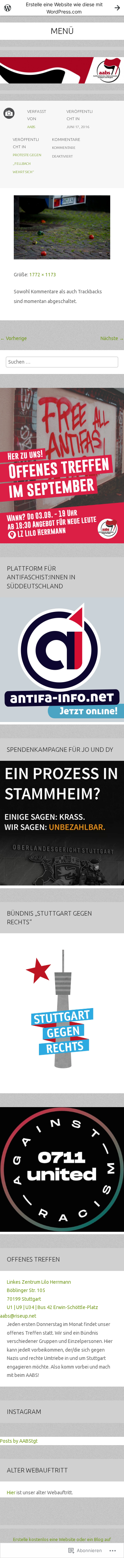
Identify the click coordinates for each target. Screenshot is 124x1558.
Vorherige (13, 338)
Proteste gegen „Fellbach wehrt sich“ (27, 163)
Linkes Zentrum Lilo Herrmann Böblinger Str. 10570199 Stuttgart (39, 1290)
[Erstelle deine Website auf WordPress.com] (62, 8)
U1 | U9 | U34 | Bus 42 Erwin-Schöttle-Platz (52, 1307)
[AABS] (62, 75)
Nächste (112, 338)
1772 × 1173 (42, 274)
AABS (31, 127)
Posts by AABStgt (19, 1441)
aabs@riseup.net (18, 1316)
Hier (11, 1492)
